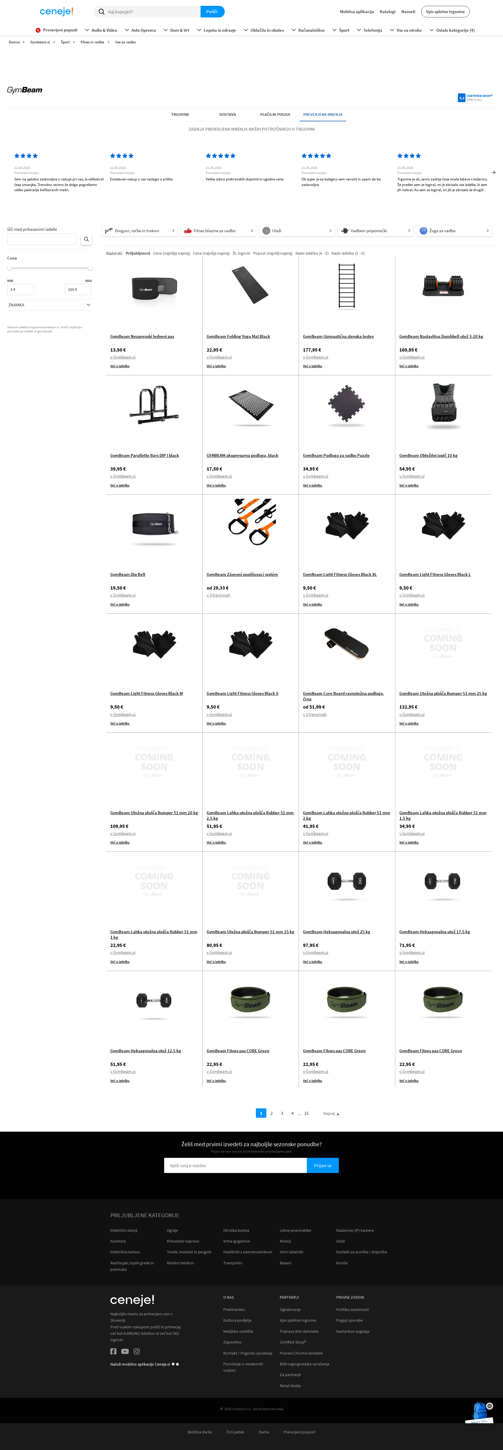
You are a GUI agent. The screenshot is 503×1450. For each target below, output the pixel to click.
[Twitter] (125, 1352)
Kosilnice (118, 1241)
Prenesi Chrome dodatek (301, 1353)
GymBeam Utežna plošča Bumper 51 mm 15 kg (250, 931)
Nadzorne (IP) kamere (355, 1230)
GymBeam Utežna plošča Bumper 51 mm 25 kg (443, 693)
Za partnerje (290, 1374)
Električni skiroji (123, 1230)
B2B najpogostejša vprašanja (304, 1364)
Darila (264, 1432)
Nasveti (408, 11)
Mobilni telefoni (180, 1263)
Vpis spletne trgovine (445, 11)
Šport (65, 42)
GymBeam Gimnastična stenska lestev (338, 336)
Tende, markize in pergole (189, 1251)
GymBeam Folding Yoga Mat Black (238, 336)
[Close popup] (489, 1406)
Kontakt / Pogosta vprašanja (247, 1353)
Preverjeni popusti (299, 1432)
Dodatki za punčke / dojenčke (361, 1251)
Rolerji (285, 1241)
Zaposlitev (232, 1342)
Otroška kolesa (236, 1230)
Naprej (329, 1113)
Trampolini (232, 1263)
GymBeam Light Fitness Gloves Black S (242, 693)
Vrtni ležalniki (291, 1251)
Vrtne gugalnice (236, 1241)
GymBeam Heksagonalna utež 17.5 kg (434, 931)
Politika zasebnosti (352, 1309)
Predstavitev (234, 1309)
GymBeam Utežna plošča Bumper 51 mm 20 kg (154, 812)
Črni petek (235, 1432)
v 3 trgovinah (218, 595)
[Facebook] (113, 1352)
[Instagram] (137, 1352)
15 (306, 1113)
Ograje (172, 1230)
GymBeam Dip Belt (127, 574)
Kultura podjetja (237, 1320)
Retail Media (290, 1385)
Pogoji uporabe (349, 1320)
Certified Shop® (293, 1342)
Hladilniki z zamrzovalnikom (247, 1251)
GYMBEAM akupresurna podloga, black (242, 455)
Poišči (211, 11)
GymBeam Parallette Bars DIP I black (144, 455)
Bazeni (285, 1263)
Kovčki (342, 1263)
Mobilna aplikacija (357, 11)
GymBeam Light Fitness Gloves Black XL (340, 574)
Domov (14, 42)
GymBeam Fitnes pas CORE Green (238, 1050)
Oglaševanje (290, 1309)
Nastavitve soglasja (352, 1331)
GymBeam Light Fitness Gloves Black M (146, 693)
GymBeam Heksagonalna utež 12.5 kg (145, 1050)
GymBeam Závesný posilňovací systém (242, 574)
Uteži (340, 1241)
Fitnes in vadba (93, 42)
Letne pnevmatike (295, 1230)
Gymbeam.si (40, 42)
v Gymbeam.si (123, 357)
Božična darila (200, 1432)
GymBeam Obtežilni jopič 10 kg (428, 455)
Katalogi (388, 11)
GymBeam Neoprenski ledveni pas (142, 336)
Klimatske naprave (183, 1241)
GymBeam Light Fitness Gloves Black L (435, 574)
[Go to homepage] (56, 11)
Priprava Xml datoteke (299, 1331)
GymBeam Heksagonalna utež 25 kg (336, 931)
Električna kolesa (125, 1251)
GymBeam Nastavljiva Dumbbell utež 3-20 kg (441, 336)
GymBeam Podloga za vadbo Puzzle (336, 455)
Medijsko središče (238, 1331)
